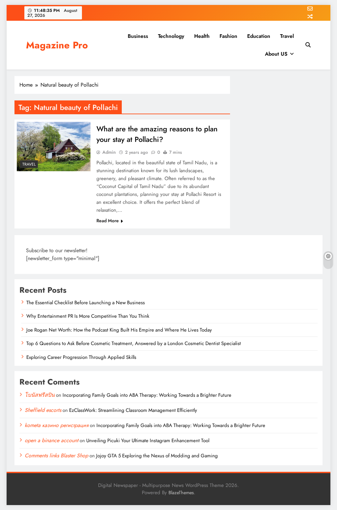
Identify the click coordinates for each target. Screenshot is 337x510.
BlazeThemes (181, 492)
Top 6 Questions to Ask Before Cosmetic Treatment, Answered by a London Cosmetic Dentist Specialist (133, 343)
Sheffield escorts (43, 410)
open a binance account (51, 440)
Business (138, 36)
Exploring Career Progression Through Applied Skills (81, 357)
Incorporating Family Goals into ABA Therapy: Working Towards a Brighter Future (147, 395)
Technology (171, 36)
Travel (287, 36)
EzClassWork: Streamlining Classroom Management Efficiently (133, 410)
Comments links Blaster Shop (56, 455)
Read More (107, 220)
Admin (109, 152)
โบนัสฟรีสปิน (40, 395)
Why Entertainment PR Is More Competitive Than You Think (87, 316)
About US (276, 54)
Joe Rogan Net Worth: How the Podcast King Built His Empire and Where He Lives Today (119, 330)
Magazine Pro (57, 45)
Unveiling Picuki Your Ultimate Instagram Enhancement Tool (147, 440)
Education (258, 36)
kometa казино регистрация (57, 425)
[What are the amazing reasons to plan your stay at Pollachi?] (54, 146)
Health (202, 36)
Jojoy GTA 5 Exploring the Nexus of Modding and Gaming (157, 455)
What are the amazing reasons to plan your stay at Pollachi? (157, 134)
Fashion (228, 36)
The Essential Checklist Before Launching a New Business (85, 302)
